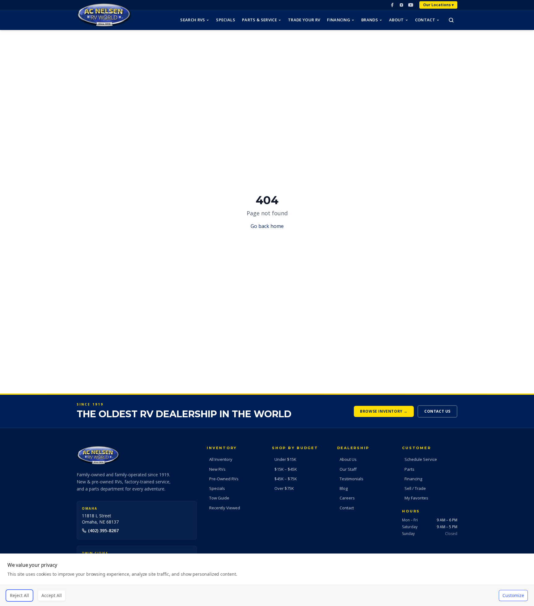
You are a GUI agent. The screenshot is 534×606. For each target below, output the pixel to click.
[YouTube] (410, 5)
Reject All (19, 595)
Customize (513, 595)
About (396, 20)
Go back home (267, 226)
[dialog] (267, 579)
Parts (409, 469)
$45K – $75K (285, 479)
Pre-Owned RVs (224, 479)
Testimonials (351, 479)
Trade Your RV (304, 20)
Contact (425, 20)
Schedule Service (421, 459)
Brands (369, 20)
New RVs (217, 469)
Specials (225, 20)
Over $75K (284, 488)
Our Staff (348, 469)
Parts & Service (259, 20)
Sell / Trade (415, 488)
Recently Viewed (224, 508)
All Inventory (220, 459)
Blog (344, 488)
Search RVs (192, 20)
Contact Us (437, 411)
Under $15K (285, 459)
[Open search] (451, 20)
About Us (348, 459)
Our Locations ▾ (438, 4)
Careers (347, 498)
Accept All (51, 595)
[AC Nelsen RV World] (104, 14)
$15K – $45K (285, 469)
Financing (338, 20)
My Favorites (416, 498)
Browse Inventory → (384, 411)
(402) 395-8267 (103, 530)
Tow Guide (219, 498)
